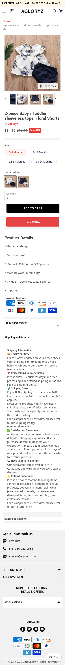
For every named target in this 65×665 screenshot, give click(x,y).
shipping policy (26, 384)
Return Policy (24, 506)
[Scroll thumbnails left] (7, 99)
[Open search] (54, 11)
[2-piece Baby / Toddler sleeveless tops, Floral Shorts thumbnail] (10, 99)
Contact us (13, 468)
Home (6, 21)
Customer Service (46, 365)
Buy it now (33, 221)
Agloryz (13, 123)
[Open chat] (11, 11)
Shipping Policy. (25, 423)
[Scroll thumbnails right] (57, 99)
